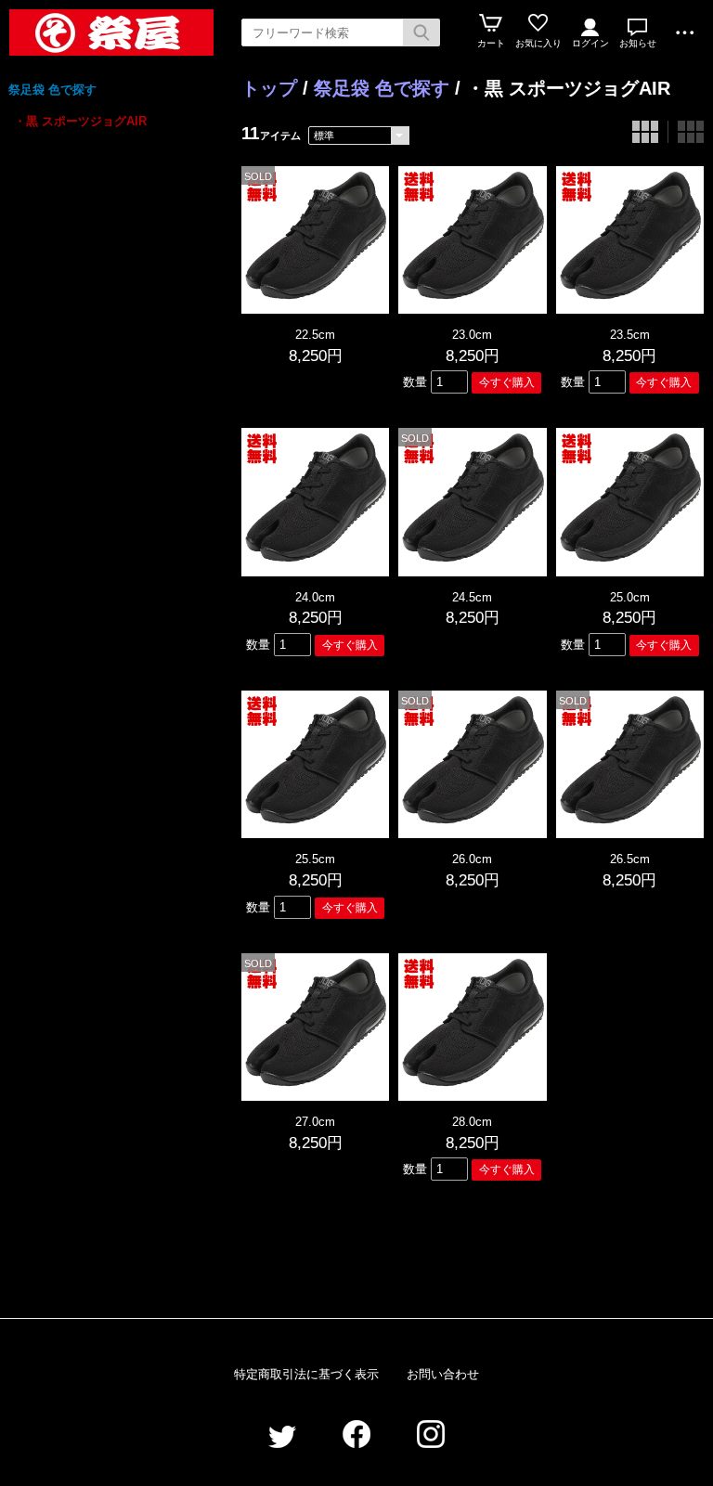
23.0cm (472, 335)
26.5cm (630, 859)
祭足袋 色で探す (52, 90)
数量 (415, 382)
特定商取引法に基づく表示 (306, 1374)
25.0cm (630, 597)
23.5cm (630, 335)
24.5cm (472, 597)
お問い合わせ (443, 1374)
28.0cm (472, 1122)
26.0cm (472, 859)
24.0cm (315, 597)
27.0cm (315, 1122)
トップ (269, 88)
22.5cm (315, 335)
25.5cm (315, 859)
